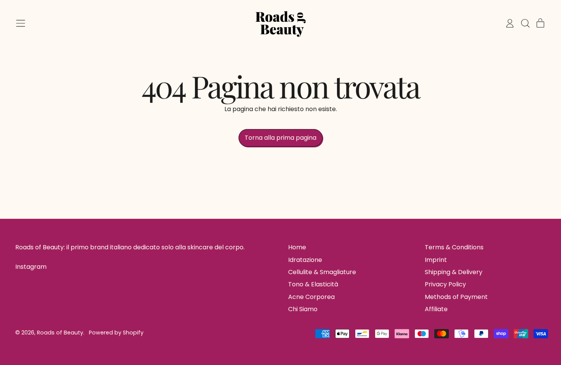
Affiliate (436, 309)
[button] (525, 23)
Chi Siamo (303, 309)
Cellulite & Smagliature (322, 272)
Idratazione (305, 259)
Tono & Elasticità (313, 284)
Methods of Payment (456, 296)
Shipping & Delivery (453, 272)
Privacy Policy (445, 284)
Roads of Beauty (60, 332)
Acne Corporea (311, 296)
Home (297, 247)
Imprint (436, 259)
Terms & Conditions (454, 247)
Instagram (31, 267)
